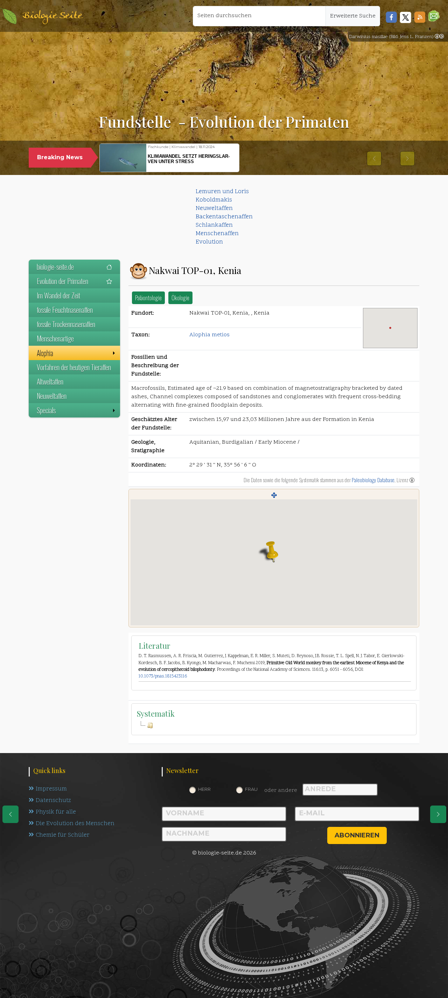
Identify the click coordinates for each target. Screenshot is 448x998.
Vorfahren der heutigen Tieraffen (74, 367)
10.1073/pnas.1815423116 (163, 676)
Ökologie (180, 297)
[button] (434, 16)
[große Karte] (274, 495)
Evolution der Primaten (62, 281)
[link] (439, 37)
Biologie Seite (52, 16)
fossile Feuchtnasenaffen (65, 309)
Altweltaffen (50, 381)
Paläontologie (148, 297)
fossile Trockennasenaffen (66, 324)
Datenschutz (53, 800)
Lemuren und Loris (222, 192)
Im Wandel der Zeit (58, 295)
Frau (251, 789)
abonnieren (357, 835)
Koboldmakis (214, 200)
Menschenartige (55, 338)
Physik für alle (56, 812)
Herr (204, 789)
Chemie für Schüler (63, 835)
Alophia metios (209, 335)
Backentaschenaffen (224, 217)
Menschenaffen (217, 234)
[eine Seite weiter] (438, 814)
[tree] (274, 725)
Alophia (45, 352)
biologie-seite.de (55, 266)
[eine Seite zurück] (10, 814)
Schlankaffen (214, 225)
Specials (46, 410)
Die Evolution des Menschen (75, 824)
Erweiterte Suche (353, 16)
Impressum (51, 789)
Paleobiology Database (373, 480)
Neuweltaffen (214, 208)
